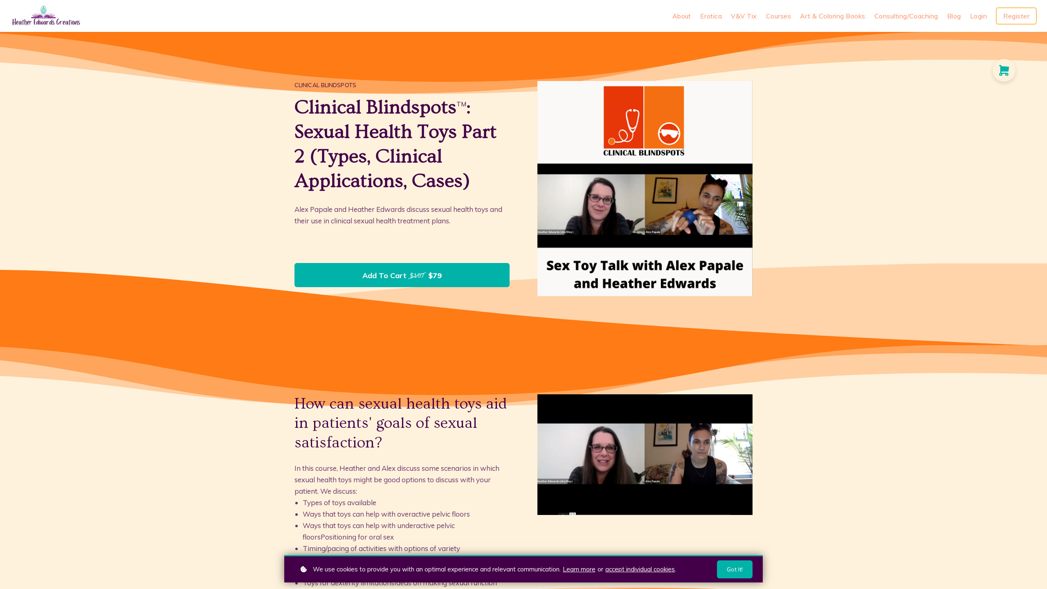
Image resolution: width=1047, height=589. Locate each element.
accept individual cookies (640, 569)
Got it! (735, 569)
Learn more (579, 569)
